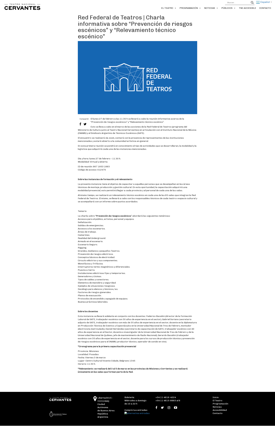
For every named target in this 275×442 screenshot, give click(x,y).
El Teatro (217, 400)
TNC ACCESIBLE (247, 8)
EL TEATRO (167, 8)
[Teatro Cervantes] (95, 400)
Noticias (217, 407)
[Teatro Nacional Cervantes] (21, 7)
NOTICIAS (209, 8)
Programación (220, 403)
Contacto (217, 413)
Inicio (216, 397)
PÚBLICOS (227, 8)
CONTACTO (265, 8)
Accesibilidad (220, 410)
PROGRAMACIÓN (189, 8)
